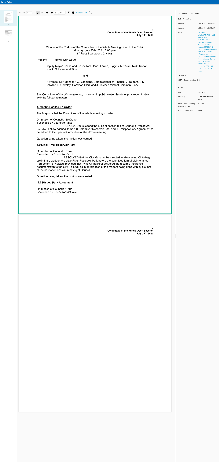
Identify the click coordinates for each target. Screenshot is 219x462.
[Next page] (24, 12)
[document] (197, 236)
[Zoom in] (47, 12)
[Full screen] (90, 12)
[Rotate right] (69, 12)
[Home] (12, 2)
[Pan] (38, 12)
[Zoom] (42, 12)
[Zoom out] (52, 12)
